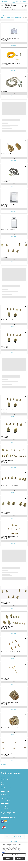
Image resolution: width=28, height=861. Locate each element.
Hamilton (5, 791)
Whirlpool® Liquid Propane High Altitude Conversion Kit (11, 677)
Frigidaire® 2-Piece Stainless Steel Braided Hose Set (10, 38)
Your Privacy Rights (14, 854)
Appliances (8, 13)
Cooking (13, 13)
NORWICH (14, 2)
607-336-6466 (11, 812)
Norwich (5, 803)
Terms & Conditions (14, 841)
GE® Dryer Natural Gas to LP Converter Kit (8, 153)
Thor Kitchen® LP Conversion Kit (7, 319)
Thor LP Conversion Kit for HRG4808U (8, 626)
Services (3, 782)
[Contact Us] (22, 5)
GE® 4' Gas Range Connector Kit (7, 88)
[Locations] (18, 5)
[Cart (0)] (25, 5)
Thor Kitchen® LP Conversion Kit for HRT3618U (9, 601)
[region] (14, 852)
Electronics (3, 777)
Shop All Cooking (19, 13)
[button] (2, 5)
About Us (3, 784)
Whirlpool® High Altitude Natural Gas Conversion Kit (10, 651)
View (14, 42)
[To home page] (10, 6)
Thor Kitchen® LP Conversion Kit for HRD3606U (9, 485)
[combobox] (20, 20)
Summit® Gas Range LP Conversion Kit (8, 204)
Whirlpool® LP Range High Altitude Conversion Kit (10, 702)
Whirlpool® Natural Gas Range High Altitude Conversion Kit (11, 727)
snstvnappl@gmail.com (9, 800)
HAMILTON (23, 1)
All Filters (8, 20)
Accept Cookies (20, 858)
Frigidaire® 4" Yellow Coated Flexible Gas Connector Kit (11, 63)
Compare (14, 45)
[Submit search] (24, 10)
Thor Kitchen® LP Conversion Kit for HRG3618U (9, 536)
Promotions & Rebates (6, 779)
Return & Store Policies (6, 787)
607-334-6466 (8, 810)
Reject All (8, 858)
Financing (3, 781)
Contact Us (3, 786)
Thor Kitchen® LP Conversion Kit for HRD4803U (9, 511)
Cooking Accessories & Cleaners (7, 15)
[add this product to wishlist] (25, 25)
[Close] (25, 844)
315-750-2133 (8, 798)
